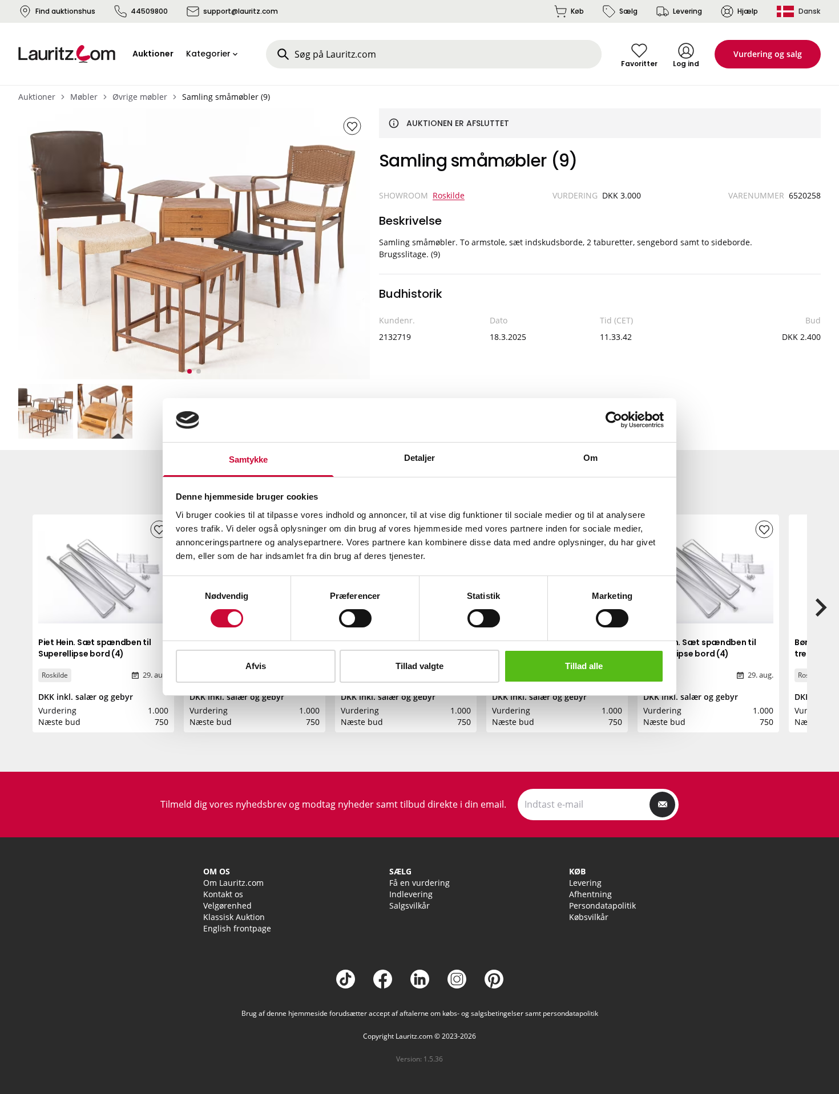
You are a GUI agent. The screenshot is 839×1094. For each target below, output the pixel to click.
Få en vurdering (419, 882)
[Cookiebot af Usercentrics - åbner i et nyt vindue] (614, 419)
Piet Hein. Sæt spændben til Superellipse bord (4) (94, 648)
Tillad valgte (419, 666)
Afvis (255, 666)
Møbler (84, 96)
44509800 (149, 11)
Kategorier (208, 53)
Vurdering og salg (767, 53)
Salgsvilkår (409, 905)
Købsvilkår (588, 916)
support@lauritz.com (240, 11)
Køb (577, 11)
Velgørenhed (227, 905)
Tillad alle (584, 666)
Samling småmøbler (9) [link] (226, 96)
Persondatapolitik (602, 905)
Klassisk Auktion (234, 916)
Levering (687, 11)
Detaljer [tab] (419, 458)
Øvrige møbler (139, 96)
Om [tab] (590, 458)
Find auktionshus (65, 11)
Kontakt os (223, 894)
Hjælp (747, 11)
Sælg (628, 11)
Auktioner (36, 96)
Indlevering (411, 894)
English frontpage (237, 928)
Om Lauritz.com (233, 882)
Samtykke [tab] (248, 459)
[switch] (355, 618)
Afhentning (590, 894)
